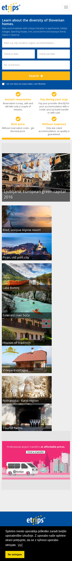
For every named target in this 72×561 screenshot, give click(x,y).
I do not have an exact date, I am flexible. (26, 83)
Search (34, 76)
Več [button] (20, 545)
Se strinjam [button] (15, 554)
